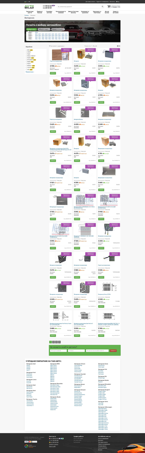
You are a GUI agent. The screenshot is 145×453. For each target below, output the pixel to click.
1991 (39, 37)
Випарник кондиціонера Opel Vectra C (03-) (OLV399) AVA (83, 324)
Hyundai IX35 (77, 378)
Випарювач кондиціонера (104, 61)
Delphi (28, 54)
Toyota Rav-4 (30, 405)
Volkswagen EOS (102, 415)
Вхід (118, 1)
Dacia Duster (101, 365)
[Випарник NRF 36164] (84, 141)
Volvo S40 (100, 403)
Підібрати (113, 350)
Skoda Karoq (53, 400)
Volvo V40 (100, 404)
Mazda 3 (100, 382)
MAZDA (30, 58)
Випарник (76, 61)
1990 (36, 37)
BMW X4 (52, 378)
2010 (36, 34)
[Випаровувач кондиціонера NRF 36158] (109, 141)
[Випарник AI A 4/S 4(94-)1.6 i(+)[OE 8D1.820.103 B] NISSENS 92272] (109, 200)
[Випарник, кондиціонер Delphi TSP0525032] (60, 258)
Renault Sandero (78, 404)
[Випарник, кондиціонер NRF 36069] (60, 83)
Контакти (112, 1)
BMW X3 (52, 376)
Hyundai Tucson (78, 382)
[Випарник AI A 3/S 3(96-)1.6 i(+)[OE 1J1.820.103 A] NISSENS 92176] (60, 229)
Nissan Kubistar (78, 386)
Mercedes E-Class (54, 388)
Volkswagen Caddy (102, 410)
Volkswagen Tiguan (103, 427)
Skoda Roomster (54, 406)
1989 (66, 39)
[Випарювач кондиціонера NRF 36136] (109, 112)
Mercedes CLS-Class (55, 386)
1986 (56, 39)
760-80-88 (47, 7)
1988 (63, 39)
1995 (53, 37)
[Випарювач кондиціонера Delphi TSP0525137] (85, 287)
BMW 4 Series (53, 370)
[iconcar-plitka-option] (118, 46)
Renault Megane (78, 401)
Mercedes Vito (53, 394)
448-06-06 (47, 5)
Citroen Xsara (77, 371)
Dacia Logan (101, 367)
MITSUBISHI (31, 59)
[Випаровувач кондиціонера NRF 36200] (60, 200)
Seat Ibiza (29, 393)
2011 (39, 34)
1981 (39, 39)
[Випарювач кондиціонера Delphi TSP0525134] (109, 229)
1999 (66, 37)
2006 (56, 35)
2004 (49, 35)
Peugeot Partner (102, 399)
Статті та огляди (102, 448)
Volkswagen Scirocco (103, 423)
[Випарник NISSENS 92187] (85, 112)
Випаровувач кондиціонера (105, 148)
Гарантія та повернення (102, 1)
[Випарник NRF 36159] (109, 83)
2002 (43, 35)
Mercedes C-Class (54, 385)
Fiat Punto (101, 372)
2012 (43, 34)
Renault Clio (77, 391)
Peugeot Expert (102, 397)
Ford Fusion (29, 375)
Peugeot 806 (101, 396)
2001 (39, 35)
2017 (59, 34)
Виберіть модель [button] (57, 29)
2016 (56, 34)
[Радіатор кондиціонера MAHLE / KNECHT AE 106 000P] (60, 54)
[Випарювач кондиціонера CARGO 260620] (85, 258)
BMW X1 (52, 375)
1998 (63, 37)
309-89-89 (47, 8)
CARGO (29, 52)
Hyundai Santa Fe (78, 380)
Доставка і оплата (90, 1)
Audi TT (28, 370)
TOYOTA (30, 67)
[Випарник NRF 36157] (84, 171)
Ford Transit (29, 377)
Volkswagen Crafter (103, 413)
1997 (59, 37)
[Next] (59, 342)
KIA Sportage (101, 378)
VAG (29, 69)
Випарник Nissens (78, 119)
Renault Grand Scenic (79, 394)
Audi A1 (28, 365)
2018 (63, 34)
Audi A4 (28, 368)
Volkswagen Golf (102, 416)
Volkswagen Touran (103, 429)
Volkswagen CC (102, 411)
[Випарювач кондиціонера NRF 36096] (109, 54)
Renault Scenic (78, 405)
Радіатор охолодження (56, 119)
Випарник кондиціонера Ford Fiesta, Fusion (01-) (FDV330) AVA (60, 324)
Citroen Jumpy (78, 370)
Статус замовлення (103, 438)
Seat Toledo (29, 397)
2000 (36, 35)
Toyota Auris (30, 400)
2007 (59, 35)
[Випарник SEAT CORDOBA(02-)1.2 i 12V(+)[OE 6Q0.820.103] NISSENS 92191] (85, 200)
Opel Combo (29, 386)
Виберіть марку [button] (44, 29)
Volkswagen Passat (103, 419)
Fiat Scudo (101, 374)
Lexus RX (29, 382)
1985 (53, 39)
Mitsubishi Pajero (102, 387)
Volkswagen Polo (102, 421)
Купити (53, 73)
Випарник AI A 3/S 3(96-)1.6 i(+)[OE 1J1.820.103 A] (58, 237)
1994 (49, 37)
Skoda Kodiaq (53, 401)
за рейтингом (60, 46)
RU (29, 1)
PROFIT (29, 63)
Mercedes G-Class (54, 390)
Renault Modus (78, 402)
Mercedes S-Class (54, 391)
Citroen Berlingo (78, 365)
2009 (66, 35)
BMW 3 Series (53, 368)
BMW (29, 50)
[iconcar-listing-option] (119, 46)
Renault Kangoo (78, 396)
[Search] (102, 6)
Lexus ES (29, 381)
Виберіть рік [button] (31, 29)
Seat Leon (29, 395)
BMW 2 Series (53, 367)
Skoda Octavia (54, 403)
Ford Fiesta (29, 374)
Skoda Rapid (53, 405)
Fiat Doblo (100, 371)
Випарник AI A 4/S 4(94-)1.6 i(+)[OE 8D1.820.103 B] (107, 207)
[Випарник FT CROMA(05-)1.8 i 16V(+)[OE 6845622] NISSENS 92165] (84, 229)
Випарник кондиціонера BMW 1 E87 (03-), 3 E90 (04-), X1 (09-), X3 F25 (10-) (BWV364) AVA (108, 324)
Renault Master (78, 399)
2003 (46, 35)
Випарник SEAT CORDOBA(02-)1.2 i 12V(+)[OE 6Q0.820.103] (84, 207)
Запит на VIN (52, 446)
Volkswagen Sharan (103, 424)
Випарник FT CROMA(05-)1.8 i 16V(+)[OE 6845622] (84, 237)
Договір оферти (102, 446)
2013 (46, 34)
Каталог (100, 449)
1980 (36, 39)
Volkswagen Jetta (102, 418)
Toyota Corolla (30, 404)
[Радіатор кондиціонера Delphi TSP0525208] (109, 258)
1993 (46, 37)
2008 (63, 35)
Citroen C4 (77, 367)
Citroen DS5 (77, 368)
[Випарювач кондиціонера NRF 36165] (60, 171)
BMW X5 (52, 379)
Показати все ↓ (30, 72)
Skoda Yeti (53, 409)
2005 (53, 35)
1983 (46, 39)
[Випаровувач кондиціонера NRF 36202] (109, 171)
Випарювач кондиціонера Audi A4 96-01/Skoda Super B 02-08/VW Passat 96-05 (60, 149)
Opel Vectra (29, 388)
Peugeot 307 (101, 393)
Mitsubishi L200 (102, 385)
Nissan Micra (77, 387)
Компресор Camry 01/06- (104, 294)
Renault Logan (77, 397)
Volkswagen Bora (102, 408)
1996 (56, 37)
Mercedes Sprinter (54, 393)
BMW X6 (52, 381)
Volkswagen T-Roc (102, 426)
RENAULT (30, 65)
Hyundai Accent (78, 375)
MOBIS (30, 61)
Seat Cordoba (30, 392)
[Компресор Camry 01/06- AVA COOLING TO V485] (109, 286)
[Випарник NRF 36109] (84, 54)
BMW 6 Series (53, 373)
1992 (43, 37)
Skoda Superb (53, 408)
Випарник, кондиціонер (56, 90)
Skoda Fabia (53, 398)
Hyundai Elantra (78, 377)
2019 (66, 34)
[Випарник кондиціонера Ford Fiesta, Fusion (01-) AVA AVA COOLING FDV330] (60, 316)
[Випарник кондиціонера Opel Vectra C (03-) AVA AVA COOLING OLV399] (85, 316)
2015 (53, 34)
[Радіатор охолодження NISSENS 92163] (60, 112)
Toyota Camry (30, 402)
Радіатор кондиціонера (56, 61)
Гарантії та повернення (104, 444)
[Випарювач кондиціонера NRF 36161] (84, 83)
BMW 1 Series (53, 365)
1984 (49, 39)
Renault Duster (78, 393)
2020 (36, 32)
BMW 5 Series (53, 371)
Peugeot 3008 (102, 391)
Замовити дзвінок (53, 444)
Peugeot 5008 (102, 394)
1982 (43, 39)
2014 (49, 34)
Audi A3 (28, 367)
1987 (59, 39)
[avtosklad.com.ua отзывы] (30, 446)
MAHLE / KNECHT (31, 56)
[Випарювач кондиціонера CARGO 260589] (60, 287)
